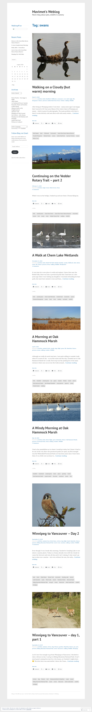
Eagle (71, 99)
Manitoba (69, 348)
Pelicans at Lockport (17, 122)
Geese (47, 188)
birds (44, 99)
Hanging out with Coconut (18, 113)
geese (62, 348)
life (74, 99)
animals (45, 348)
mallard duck (59, 296)
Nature (40, 100)
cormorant (60, 99)
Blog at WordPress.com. (18, 694)
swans (77, 136)
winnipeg (35, 585)
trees (47, 216)
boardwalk (41, 473)
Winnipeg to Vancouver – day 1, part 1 (55, 637)
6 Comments (35, 189)
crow (64, 99)
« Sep (13, 85)
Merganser (35, 100)
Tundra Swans (36, 386)
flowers (43, 679)
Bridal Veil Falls (50, 263)
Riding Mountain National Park (45, 543)
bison (54, 541)
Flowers (56, 647)
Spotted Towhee (70, 136)
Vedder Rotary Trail (54, 216)
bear (48, 541)
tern (71, 476)
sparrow (67, 383)
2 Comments (35, 266)
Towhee (62, 100)
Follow (15, 152)
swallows (61, 476)
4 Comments (35, 544)
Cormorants (53, 133)
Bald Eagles (36, 133)
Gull (48, 679)
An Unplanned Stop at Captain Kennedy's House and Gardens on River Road (20, 104)
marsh (69, 380)
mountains (75, 213)
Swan (58, 100)
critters (59, 541)
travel (55, 543)
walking (67, 100)
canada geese (40, 213)
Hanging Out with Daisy (18, 54)
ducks (78, 263)
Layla (43, 579)
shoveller (55, 476)
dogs (56, 348)
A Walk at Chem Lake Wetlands (55, 255)
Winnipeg (75, 648)
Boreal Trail (51, 577)
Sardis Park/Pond (52, 100)
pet (74, 647)
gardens (61, 647)
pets (77, 647)
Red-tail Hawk (70, 579)
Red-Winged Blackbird (50, 383)
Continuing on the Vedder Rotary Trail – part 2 (51, 178)
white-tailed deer (70, 582)
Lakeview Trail (15, 111)
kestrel (71, 577)
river (39, 216)
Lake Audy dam (36, 579)
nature (53, 136)
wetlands (65, 299)
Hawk (51, 188)
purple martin (48, 476)
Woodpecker (63, 264)
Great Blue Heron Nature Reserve (66, 133)
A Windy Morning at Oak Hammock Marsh (50, 430)
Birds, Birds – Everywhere (18, 47)
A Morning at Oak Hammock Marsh (45, 338)
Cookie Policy (28, 709)
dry (51, 380)
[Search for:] (20, 59)
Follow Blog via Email (20, 133)
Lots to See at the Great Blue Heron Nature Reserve (19, 51)
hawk (68, 541)
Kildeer (65, 380)
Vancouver (61, 582)
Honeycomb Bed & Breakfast (57, 679)
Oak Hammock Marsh (38, 383)
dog (62, 541)
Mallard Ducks (47, 136)
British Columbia (59, 263)
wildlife (68, 216)
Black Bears (44, 577)
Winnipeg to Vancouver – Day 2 (55, 533)
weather (47, 350)
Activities (39, 99)
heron (54, 188)
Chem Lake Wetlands (50, 296)
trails (50, 299)
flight (59, 348)
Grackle (60, 380)
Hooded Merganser (37, 136)
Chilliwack (54, 99)
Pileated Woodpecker (38, 299)
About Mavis (15, 101)
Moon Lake (48, 579)
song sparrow (60, 383)
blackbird (48, 99)
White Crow (36, 138)
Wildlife (72, 100)
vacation (63, 543)
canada (65, 263)
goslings (64, 473)
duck (68, 99)
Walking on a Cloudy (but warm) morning (51, 89)
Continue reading (68, 279)
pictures (45, 100)
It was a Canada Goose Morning (20, 45)
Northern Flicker (61, 579)
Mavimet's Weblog (46, 11)
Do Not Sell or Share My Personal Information (37, 694)
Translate (23, 128)
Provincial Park (41, 441)
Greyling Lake (65, 577)
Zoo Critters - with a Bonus (19, 115)
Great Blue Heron (49, 213)
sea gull (51, 582)
